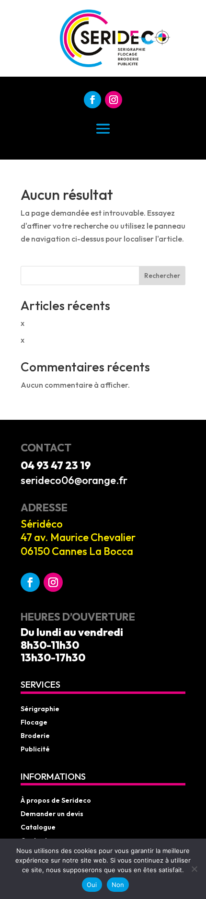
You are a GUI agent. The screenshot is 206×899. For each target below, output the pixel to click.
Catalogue (38, 827)
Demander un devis (52, 813)
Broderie (35, 735)
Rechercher (162, 275)
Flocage (34, 722)
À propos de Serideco (56, 800)
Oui (92, 884)
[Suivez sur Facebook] (92, 99)
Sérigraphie (40, 708)
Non (118, 884)
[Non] (194, 869)
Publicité (35, 749)
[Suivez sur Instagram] (113, 99)
